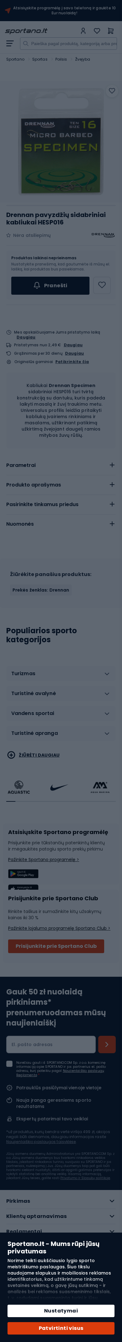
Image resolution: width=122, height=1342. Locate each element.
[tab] (61, 465)
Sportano (15, 59)
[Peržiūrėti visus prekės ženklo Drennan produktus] (103, 235)
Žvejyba (82, 59)
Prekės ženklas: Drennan (41, 590)
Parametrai (21, 465)
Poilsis (61, 59)
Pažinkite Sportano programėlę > (43, 859)
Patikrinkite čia (72, 361)
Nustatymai (61, 1310)
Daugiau (26, 337)
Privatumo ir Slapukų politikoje (85, 1178)
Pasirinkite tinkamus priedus (42, 504)
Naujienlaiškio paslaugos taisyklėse (41, 1141)
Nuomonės (20, 524)
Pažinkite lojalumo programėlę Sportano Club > (59, 928)
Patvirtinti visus (61, 1328)
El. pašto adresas (32, 1044)
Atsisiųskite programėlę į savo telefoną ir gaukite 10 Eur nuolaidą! (64, 11)
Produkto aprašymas (33, 484)
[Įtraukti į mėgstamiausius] (112, 91)
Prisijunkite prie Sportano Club (56, 946)
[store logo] (41, 31)
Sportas (40, 59)
